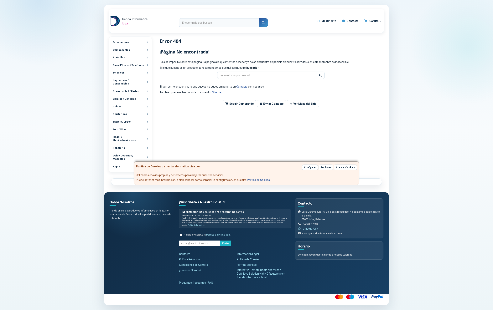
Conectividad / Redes (126, 91)
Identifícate (328, 21)
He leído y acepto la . (207, 234)
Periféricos (120, 114)
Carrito (374, 21)
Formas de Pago (247, 264)
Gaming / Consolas (124, 98)
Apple (116, 166)
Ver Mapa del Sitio (305, 103)
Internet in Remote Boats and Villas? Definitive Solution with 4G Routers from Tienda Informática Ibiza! (261, 273)
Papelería (119, 147)
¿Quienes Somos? (190, 270)
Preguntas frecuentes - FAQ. (196, 282)
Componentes (121, 49)
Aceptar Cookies (345, 167)
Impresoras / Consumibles (121, 82)
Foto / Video (120, 129)
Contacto (352, 21)
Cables (117, 106)
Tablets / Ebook (122, 121)
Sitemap (217, 92)
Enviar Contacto (273, 103)
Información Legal (248, 254)
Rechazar (326, 167)
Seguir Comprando (241, 103)
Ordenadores (121, 42)
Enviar (225, 243)
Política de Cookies (258, 179)
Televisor (118, 72)
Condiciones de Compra (193, 264)
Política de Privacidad (196, 225)
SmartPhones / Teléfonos (128, 65)
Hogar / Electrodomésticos (124, 138)
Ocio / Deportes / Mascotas (123, 157)
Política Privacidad (190, 259)
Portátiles (119, 57)
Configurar (310, 167)
